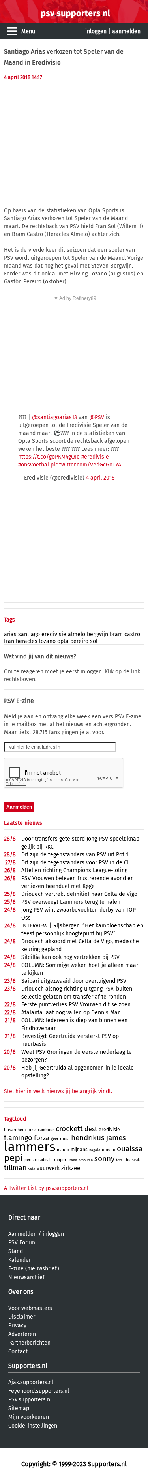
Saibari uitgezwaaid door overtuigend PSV (73, 981)
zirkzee (70, 1168)
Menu (28, 31)
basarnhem (15, 1129)
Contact (18, 1351)
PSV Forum (21, 1242)
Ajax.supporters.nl (30, 1382)
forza (41, 1138)
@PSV (96, 417)
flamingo (18, 1137)
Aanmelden (22, 1234)
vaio (31, 1169)
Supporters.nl (27, 1365)
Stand (15, 1251)
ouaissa (129, 1148)
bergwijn (97, 634)
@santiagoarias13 (54, 417)
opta (63, 641)
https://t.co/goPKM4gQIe (49, 456)
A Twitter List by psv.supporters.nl (46, 1188)
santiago (29, 634)
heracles (26, 641)
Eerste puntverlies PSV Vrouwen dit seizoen (76, 1004)
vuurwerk (48, 1168)
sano (73, 1160)
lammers (29, 1147)
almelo (76, 634)
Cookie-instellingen (32, 1425)
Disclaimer (21, 1316)
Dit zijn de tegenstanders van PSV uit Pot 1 (74, 854)
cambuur (46, 1130)
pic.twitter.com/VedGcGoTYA (86, 464)
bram (116, 634)
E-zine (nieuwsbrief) (33, 1268)
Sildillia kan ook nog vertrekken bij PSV (70, 957)
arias (10, 634)
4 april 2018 (100, 477)
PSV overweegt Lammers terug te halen (70, 902)
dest (90, 1129)
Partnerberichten (29, 1342)
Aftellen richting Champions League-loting (74, 870)
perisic (30, 1160)
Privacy (17, 1325)
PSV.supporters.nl (30, 1399)
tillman (15, 1167)
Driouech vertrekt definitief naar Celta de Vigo (79, 894)
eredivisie (53, 634)
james (116, 1137)
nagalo (94, 1150)
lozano (47, 641)
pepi (13, 1157)
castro (132, 634)
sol (93, 641)
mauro (63, 1149)
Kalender (19, 1260)
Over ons (20, 1291)
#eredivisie (95, 456)
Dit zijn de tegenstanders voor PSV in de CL (75, 862)
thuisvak (132, 1160)
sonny (104, 1158)
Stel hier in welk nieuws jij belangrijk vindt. (58, 1091)
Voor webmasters (30, 1308)
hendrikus (88, 1137)
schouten (86, 1160)
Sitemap (18, 1408)
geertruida (60, 1139)
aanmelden (126, 31)
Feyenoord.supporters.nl (38, 1391)
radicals (45, 1160)
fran (9, 641)
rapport (61, 1160)
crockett (69, 1128)
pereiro (79, 641)
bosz (31, 1129)
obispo (108, 1149)
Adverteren (22, 1334)
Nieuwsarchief (26, 1277)
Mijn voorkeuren (28, 1417)
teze (119, 1160)
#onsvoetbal (33, 464)
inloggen (96, 31)
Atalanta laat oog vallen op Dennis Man (71, 1012)
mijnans (79, 1149)
